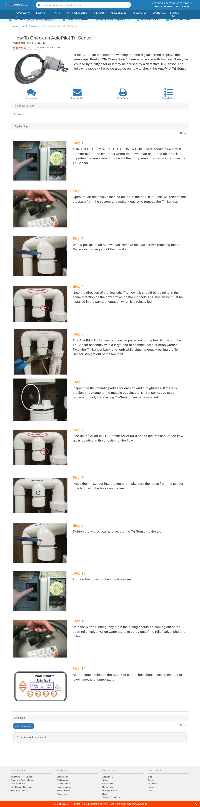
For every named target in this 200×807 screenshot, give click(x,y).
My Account (183, 3)
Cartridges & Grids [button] (76, 13)
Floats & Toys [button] (174, 14)
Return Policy (108, 787)
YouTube (152, 790)
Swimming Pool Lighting (22, 780)
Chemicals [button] (99, 13)
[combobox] (83, 5)
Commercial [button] (159, 13)
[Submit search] (39, 5)
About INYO (107, 777)
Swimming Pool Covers (21, 777)
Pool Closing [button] (23, 13)
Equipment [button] (41, 13)
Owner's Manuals (64, 787)
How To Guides (28, 26)
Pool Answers (63, 780)
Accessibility (62, 794)
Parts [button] (57, 13)
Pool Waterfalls (18, 783)
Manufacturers (63, 783)
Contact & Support (162, 3)
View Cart (181, 6)
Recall (105, 794)
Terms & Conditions (111, 797)
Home (14, 26)
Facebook (152, 783)
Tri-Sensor (19, 114)
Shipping (106, 780)
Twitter (151, 787)
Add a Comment (23, 726)
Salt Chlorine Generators (22, 787)
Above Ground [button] (118, 13)
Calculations (62, 777)
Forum (151, 780)
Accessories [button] (139, 13)
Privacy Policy (63, 790)
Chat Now (30, 19)
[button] (196, 804)
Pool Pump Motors (19, 790)
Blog (150, 777)
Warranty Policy (109, 790)
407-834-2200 (47, 19)
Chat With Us (165, 6)
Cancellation (107, 783)
